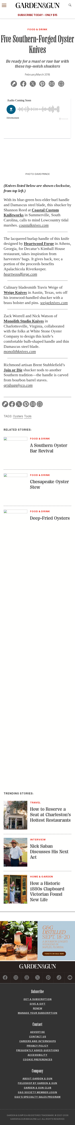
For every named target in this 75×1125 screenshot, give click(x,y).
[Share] (14, 84)
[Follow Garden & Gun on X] (37, 977)
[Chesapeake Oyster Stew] (15, 476)
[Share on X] (33, 84)
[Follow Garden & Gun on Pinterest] (48, 977)
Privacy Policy (37, 1045)
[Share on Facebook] (23, 84)
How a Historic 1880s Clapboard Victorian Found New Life (47, 892)
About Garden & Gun (37, 1078)
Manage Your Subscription (37, 1013)
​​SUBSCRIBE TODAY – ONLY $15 (37, 14)
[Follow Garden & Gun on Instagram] (16, 977)
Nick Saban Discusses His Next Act (49, 852)
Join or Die (13, 370)
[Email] (52, 84)
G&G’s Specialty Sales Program (37, 1096)
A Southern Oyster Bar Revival (48, 448)
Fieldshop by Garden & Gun (37, 1083)
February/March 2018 (37, 74)
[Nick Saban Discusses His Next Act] (15, 865)
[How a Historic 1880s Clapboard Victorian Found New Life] (15, 902)
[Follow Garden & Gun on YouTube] (70, 977)
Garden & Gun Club (37, 1087)
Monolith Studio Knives (24, 321)
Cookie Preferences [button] (37, 1059)
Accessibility (37, 1055)
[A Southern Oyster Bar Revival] (15, 439)
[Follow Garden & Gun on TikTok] (59, 977)
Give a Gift (38, 1003)
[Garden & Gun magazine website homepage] (37, 5)
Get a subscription (37, 999)
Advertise (37, 1032)
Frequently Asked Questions (37, 1050)
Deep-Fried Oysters (50, 518)
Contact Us (37, 1036)
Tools (27, 416)
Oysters (18, 416)
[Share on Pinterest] (42, 84)
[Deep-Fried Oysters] (15, 512)
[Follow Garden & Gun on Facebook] (5, 977)
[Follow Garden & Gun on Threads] (27, 977)
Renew (37, 1008)
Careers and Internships (37, 1041)
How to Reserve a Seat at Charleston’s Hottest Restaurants (50, 815)
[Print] (61, 84)
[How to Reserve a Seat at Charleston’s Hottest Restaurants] (15, 828)
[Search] (70, 5)
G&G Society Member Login (37, 1092)
